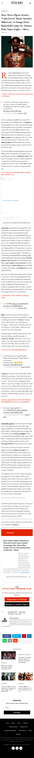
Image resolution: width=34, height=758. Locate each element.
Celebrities (4, 11)
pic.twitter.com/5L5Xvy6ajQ (12, 111)
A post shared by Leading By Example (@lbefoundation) (17, 222)
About (13, 723)
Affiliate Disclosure (10, 730)
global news (22, 611)
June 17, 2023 (22, 113)
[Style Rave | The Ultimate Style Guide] (17, 3)
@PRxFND (24, 304)
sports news (11, 614)
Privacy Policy (13, 726)
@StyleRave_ (15, 524)
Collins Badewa (14, 618)
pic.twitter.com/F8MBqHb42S (12, 306)
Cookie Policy (22, 730)
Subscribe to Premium (17, 599)
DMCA (30, 730)
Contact (25, 723)
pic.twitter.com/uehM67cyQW (13, 412)
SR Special (4, 662)
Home (7, 723)
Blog (19, 723)
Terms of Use (23, 726)
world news (18, 614)
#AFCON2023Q (22, 410)
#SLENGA (12, 410)
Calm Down (16, 73)
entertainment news (12, 611)
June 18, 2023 (22, 308)
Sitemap (18, 734)
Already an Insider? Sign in (17, 604)
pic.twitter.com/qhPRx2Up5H (12, 365)
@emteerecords (16, 304)
